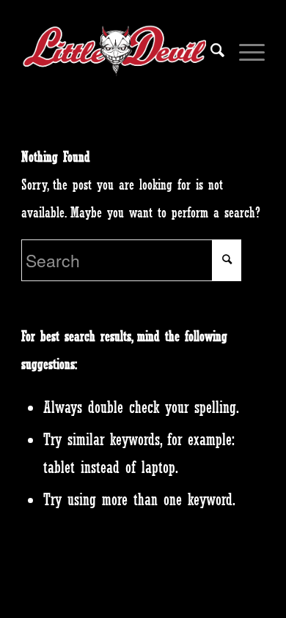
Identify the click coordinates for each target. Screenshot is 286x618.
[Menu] (244, 50)
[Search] (210, 50)
